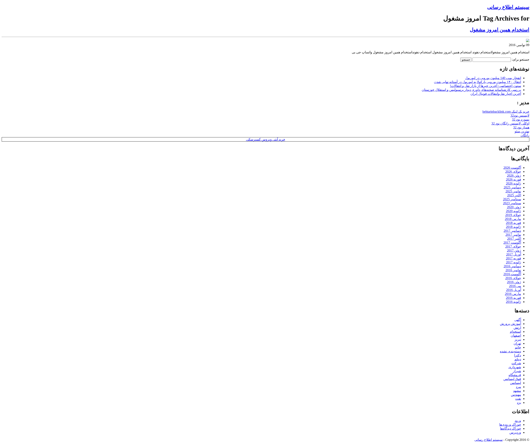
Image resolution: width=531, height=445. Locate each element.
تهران (517, 343)
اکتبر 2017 (514, 238)
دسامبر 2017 (512, 230)
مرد (518, 387)
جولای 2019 (513, 215)
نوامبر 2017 (513, 234)
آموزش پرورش (510, 323)
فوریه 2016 (513, 298)
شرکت (516, 363)
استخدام (515, 331)
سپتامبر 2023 (512, 203)
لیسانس (515, 383)
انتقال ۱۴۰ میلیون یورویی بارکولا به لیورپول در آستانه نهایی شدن (477, 82)
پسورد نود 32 (520, 119)
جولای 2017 (513, 246)
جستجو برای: (520, 59)
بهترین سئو (522, 131)
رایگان (525, 135)
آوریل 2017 (513, 254)
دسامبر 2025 (512, 187)
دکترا (517, 355)
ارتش (517, 327)
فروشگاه (515, 375)
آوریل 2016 (513, 290)
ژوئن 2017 (514, 250)
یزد (519, 402)
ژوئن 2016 (514, 282)
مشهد (517, 390)
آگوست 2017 (512, 242)
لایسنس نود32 (519, 115)
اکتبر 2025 (514, 195)
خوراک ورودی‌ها (510, 424)
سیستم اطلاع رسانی (508, 7)
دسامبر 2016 (512, 266)
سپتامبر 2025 (512, 199)
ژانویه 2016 (513, 301)
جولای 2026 (513, 171)
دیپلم (517, 359)
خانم (518, 347)
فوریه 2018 (513, 223)
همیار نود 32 (521, 127)
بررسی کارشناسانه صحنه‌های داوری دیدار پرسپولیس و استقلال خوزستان (471, 90)
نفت (518, 398)
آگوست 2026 (512, 167)
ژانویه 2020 (513, 211)
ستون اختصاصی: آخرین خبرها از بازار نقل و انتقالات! (485, 86)
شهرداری (514, 367)
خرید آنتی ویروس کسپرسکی (265, 139)
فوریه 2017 (513, 258)
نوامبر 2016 (513, 270)
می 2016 (515, 286)
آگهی (517, 320)
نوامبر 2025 (513, 191)
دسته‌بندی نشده (510, 351)
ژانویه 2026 (513, 183)
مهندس (516, 394)
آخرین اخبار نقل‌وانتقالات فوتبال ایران (495, 93)
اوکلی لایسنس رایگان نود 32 (510, 123)
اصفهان (516, 335)
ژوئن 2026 (514, 175)
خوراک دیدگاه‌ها (510, 428)
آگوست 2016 (512, 274)
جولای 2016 (513, 278)
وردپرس (515, 432)
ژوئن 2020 (514, 207)
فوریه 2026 (513, 179)
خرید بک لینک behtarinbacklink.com (505, 111)
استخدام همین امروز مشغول (499, 29)
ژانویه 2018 (513, 227)
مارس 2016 (513, 294)
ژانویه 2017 (513, 262)
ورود (518, 420)
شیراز (517, 371)
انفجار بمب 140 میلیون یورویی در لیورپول (493, 78)
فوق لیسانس (512, 379)
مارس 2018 (513, 219)
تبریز (518, 339)
